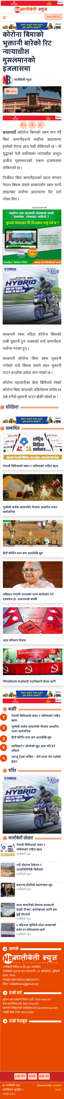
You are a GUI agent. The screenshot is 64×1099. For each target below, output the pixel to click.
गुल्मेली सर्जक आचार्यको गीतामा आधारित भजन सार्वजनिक (30, 509)
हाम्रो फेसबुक (18, 1021)
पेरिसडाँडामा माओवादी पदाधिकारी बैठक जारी (29, 681)
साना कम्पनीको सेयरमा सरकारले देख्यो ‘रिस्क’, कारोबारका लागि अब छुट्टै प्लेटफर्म (36, 909)
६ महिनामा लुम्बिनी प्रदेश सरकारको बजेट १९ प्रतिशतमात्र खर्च (36, 927)
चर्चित (12, 770)
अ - (41, 125)
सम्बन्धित (13, 428)
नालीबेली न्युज (23, 854)
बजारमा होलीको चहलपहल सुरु (34, 885)
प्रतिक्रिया (12, 407)
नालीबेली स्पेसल (20, 838)
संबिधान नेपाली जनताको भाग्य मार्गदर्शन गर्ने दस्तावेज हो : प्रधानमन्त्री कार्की (28, 597)
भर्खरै (12, 709)
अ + (23, 125)
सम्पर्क (13, 948)
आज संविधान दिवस (14, 640)
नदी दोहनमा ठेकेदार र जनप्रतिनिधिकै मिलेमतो (29, 867)
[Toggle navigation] (4, 18)
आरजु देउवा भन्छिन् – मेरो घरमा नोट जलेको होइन (36, 759)
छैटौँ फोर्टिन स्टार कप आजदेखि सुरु (23, 553)
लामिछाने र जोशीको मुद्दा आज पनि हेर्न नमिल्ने (33, 748)
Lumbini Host (56, 1087)
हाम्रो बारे (15, 992)
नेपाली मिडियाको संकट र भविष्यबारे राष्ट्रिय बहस (30, 466)
